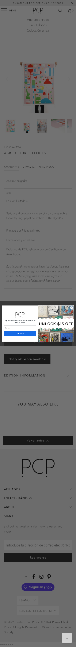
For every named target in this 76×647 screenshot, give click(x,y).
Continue (20, 333)
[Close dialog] (71, 307)
